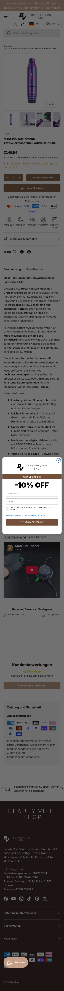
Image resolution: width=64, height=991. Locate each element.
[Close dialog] (59, 460)
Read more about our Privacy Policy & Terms (25, 515)
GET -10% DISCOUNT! (32, 522)
